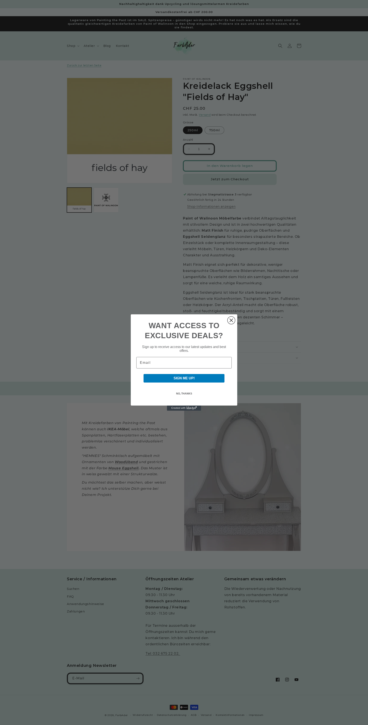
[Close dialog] (231, 320)
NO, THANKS (184, 393)
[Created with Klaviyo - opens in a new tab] (184, 408)
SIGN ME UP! (184, 378)
